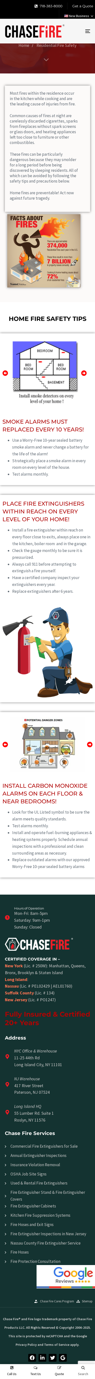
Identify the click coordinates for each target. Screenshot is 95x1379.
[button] (78, 16)
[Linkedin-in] (42, 1358)
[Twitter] (53, 1358)
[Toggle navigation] (76, 31)
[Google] (63, 1358)
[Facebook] (32, 1358)
